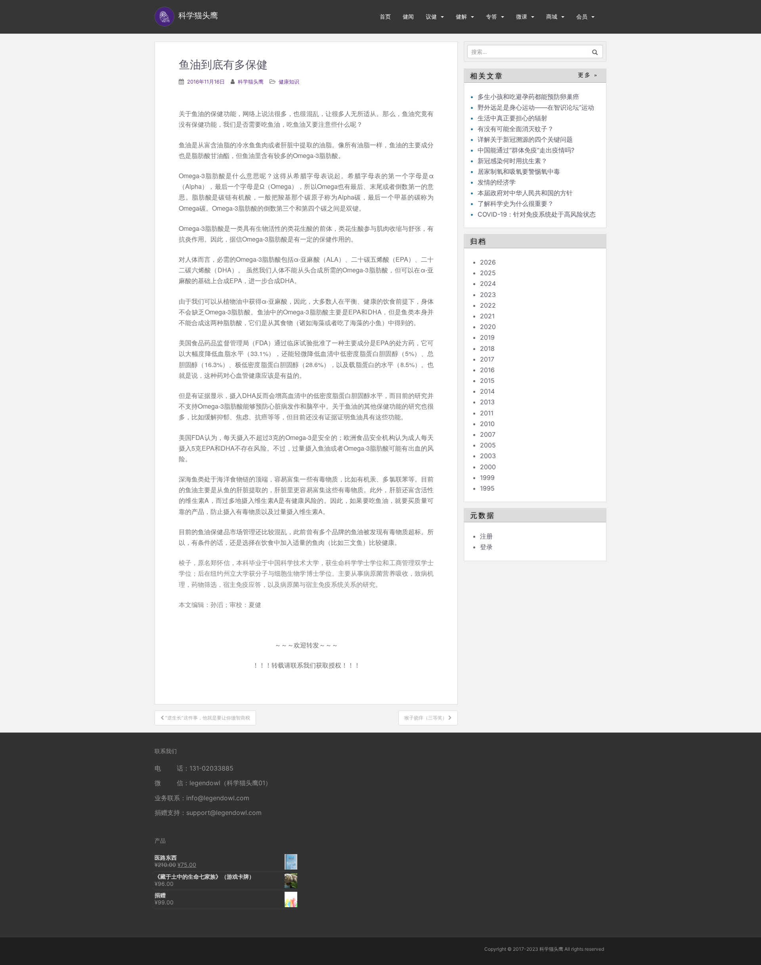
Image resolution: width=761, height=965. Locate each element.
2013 (487, 402)
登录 (486, 547)
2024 (488, 283)
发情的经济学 (497, 182)
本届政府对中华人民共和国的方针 (525, 193)
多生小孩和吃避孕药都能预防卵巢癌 (528, 97)
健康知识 (289, 81)
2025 (488, 273)
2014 (487, 391)
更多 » (588, 75)
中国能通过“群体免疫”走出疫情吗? (526, 150)
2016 (487, 370)
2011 (486, 413)
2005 (488, 445)
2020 (488, 327)
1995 (487, 488)
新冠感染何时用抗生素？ (512, 161)
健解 (461, 16)
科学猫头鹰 (251, 81)
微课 (521, 16)
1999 (487, 478)
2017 (487, 359)
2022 (488, 305)
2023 (488, 295)
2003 (488, 456)
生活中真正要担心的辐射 (512, 118)
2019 (487, 337)
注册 (486, 536)
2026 (488, 262)
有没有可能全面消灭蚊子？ (516, 129)
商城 (551, 16)
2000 (488, 467)
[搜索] (595, 51)
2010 (487, 424)
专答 (491, 16)
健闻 (408, 16)
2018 (487, 348)
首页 (385, 16)
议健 (431, 16)
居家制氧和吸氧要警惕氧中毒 (519, 171)
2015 (487, 380)
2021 (487, 316)
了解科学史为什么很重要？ (516, 203)
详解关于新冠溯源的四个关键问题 (525, 139)
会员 (581, 16)
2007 (487, 434)
